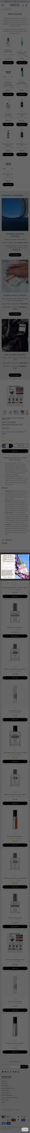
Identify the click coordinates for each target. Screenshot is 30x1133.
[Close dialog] (28, 555)
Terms (11, 575)
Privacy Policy (8, 575)
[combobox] (3, 568)
